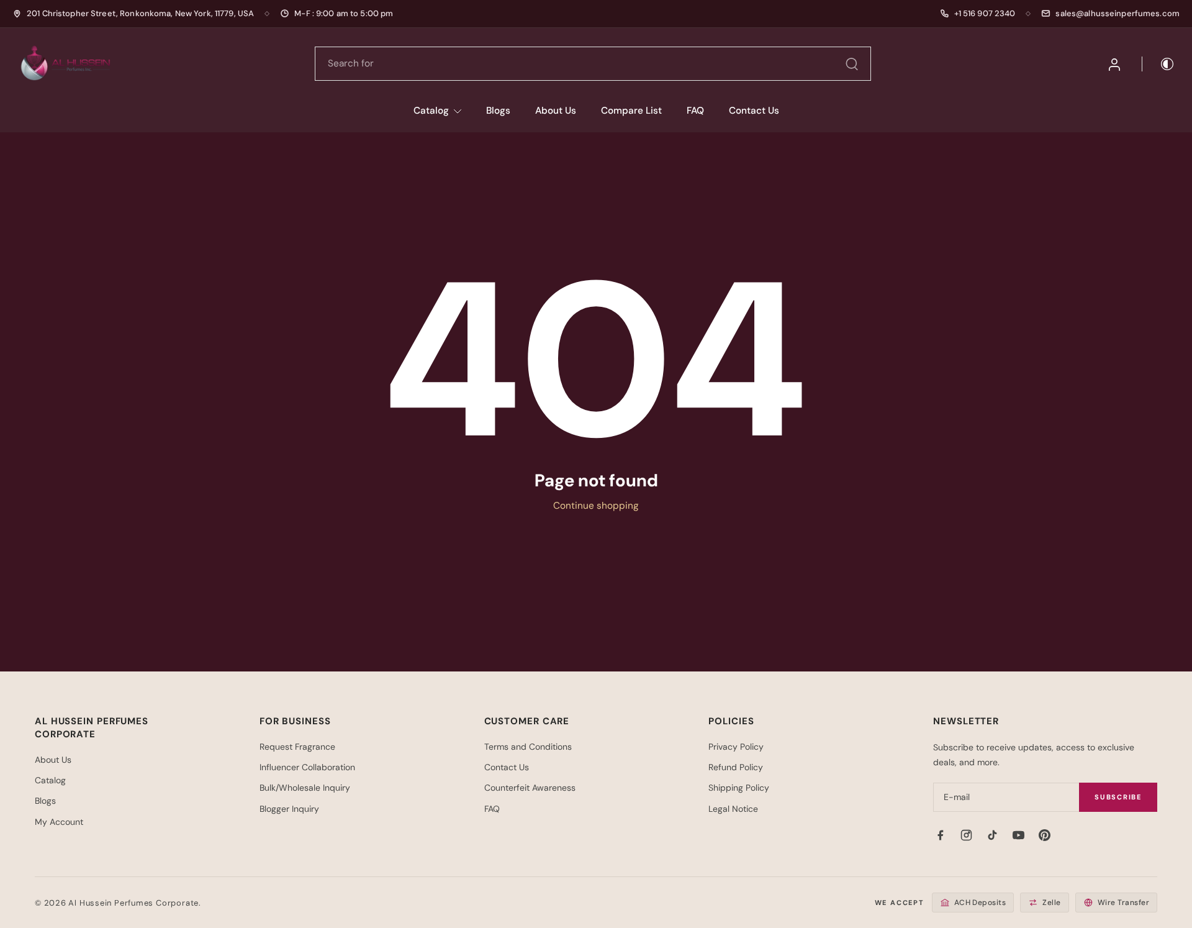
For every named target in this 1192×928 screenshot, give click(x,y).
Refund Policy (735, 767)
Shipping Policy (738, 787)
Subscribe (1118, 797)
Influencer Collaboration (307, 767)
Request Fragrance (297, 746)
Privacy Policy (736, 746)
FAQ (695, 110)
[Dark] (1158, 64)
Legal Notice (733, 808)
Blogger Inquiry (289, 808)
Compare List (631, 110)
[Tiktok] (992, 835)
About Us (555, 110)
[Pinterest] (1044, 835)
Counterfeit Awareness (530, 787)
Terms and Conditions (528, 746)
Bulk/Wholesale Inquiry (305, 787)
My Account (59, 821)
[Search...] (851, 64)
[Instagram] (966, 835)
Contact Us (754, 110)
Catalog (431, 110)
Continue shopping (596, 505)
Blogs (498, 110)
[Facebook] (940, 835)
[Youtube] (1018, 835)
